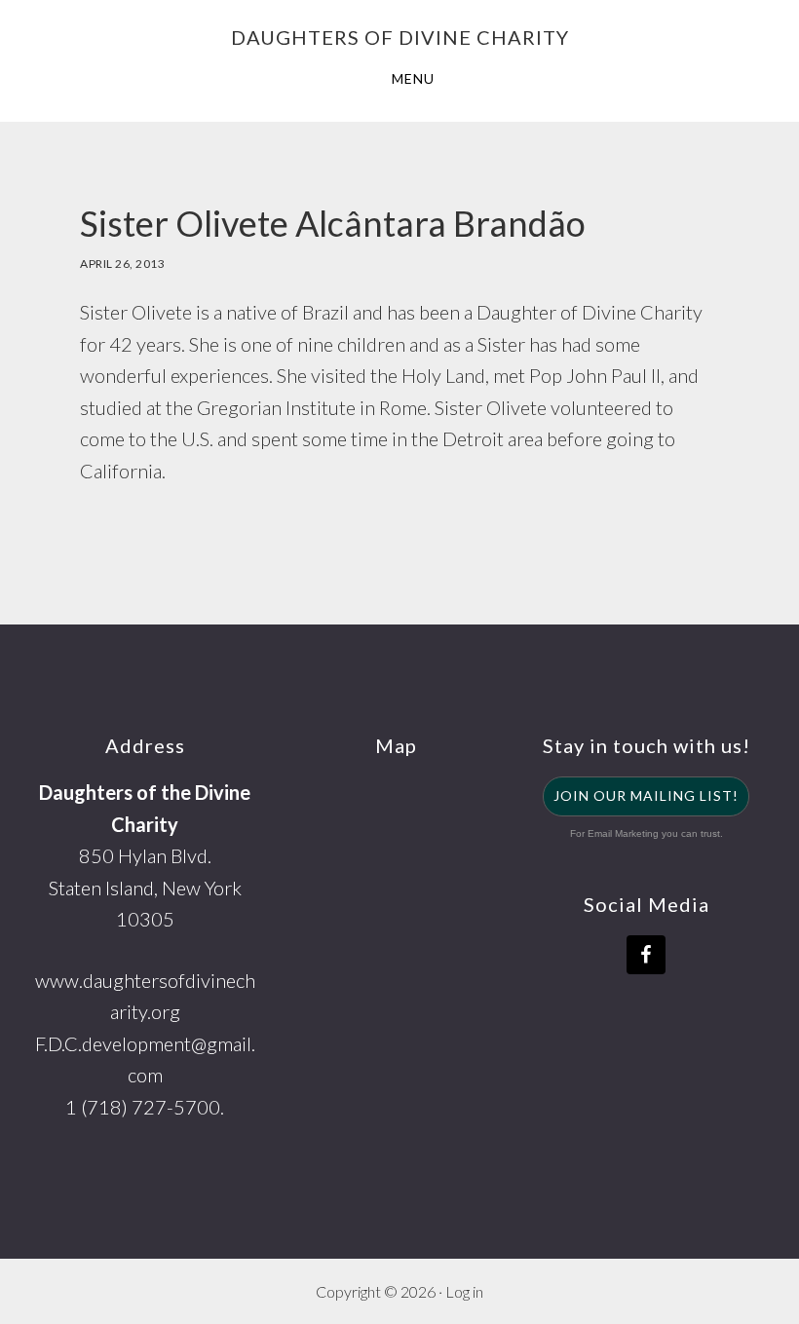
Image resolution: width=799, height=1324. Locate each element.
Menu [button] (413, 78)
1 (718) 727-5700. (144, 1106)
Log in (464, 1291)
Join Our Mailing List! (646, 795)
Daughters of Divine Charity (400, 37)
